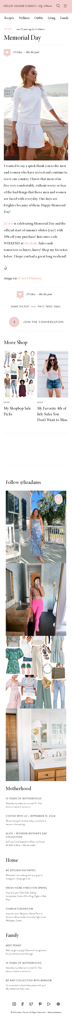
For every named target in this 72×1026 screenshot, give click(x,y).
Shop (8, 29)
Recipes (9, 18)
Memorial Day (22, 38)
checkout (30, 243)
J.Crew (8, 224)
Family (64, 18)
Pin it (41, 306)
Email (57, 306)
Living (51, 18)
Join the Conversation (39, 322)
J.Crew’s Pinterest (29, 278)
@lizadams (30, 482)
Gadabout (57, 1012)
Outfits (38, 18)
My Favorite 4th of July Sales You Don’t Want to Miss (52, 414)
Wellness (24, 18)
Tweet (49, 306)
